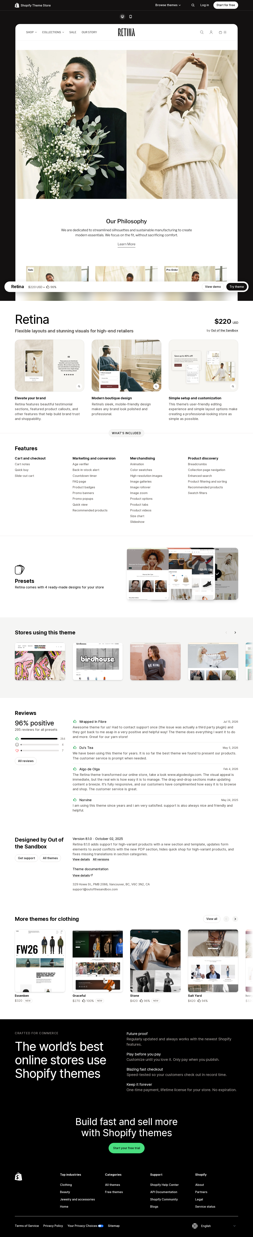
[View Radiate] (148, 574)
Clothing (66, 1185)
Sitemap (114, 1226)
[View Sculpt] (171, 574)
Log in (204, 5)
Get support (26, 858)
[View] (40, 662)
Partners (201, 1192)
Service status (205, 1206)
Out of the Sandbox (224, 330)
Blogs (154, 1206)
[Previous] (226, 632)
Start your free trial (126, 1148)
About (199, 1185)
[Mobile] (131, 17)
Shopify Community (164, 1199)
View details (81, 859)
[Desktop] (122, 17)
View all (211, 919)
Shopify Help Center (164, 1185)
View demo (213, 286)
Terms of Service (27, 1226)
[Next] (235, 632)
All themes (50, 858)
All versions (101, 859)
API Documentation (163, 1192)
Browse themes (166, 5)
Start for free (226, 5)
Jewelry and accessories (77, 1199)
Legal (199, 1199)
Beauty (65, 1192)
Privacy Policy (53, 1226)
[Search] (193, 5)
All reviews (26, 761)
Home (64, 1206)
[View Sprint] (194, 574)
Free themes (114, 1192)
